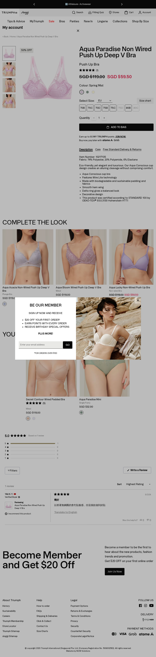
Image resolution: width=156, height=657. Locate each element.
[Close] (138, 300)
